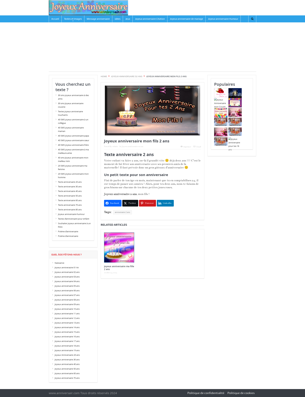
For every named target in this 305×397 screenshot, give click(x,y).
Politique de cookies (241, 393)
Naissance (59, 262)
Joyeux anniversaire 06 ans (67, 290)
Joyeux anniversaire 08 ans (67, 299)
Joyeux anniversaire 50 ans (67, 368)
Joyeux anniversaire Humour (223, 18)
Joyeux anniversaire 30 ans (67, 359)
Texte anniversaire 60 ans (70, 200)
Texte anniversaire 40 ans (70, 191)
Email (198, 147)
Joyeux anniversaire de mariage (186, 18)
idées (117, 18)
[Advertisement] (152, 49)
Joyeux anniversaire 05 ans (67, 285)
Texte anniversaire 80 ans (70, 209)
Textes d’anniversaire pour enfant (73, 218)
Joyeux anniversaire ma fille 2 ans (119, 268)
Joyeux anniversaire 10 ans (67, 308)
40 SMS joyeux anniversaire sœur (73, 140)
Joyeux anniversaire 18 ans (67, 345)
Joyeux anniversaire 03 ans (67, 276)
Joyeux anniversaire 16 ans (67, 336)
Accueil (55, 18)
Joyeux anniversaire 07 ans (67, 295)
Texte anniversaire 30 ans (70, 186)
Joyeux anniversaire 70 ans (67, 378)
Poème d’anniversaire (68, 231)
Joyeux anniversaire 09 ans (67, 304)
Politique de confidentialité (205, 393)
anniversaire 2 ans (122, 212)
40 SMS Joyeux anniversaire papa (73, 135)
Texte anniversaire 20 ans (70, 181)
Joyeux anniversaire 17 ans (67, 341)
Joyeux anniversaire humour (71, 214)
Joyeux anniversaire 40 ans (67, 364)
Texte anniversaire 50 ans (70, 195)
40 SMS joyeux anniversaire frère (73, 144)
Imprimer (187, 147)
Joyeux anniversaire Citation (150, 18)
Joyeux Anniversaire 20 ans (67, 355)
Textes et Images (73, 18)
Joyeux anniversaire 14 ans (67, 327)
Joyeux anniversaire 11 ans (67, 313)
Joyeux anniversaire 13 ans (67, 322)
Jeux (127, 18)
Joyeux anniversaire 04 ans (67, 281)
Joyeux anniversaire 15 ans (67, 331)
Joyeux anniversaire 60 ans (67, 373)
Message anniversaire (98, 18)
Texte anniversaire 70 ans (70, 205)
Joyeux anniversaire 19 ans (67, 350)
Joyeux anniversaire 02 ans (132, 146)
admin (115, 146)
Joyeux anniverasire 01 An (67, 267)
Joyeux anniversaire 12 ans (67, 318)
